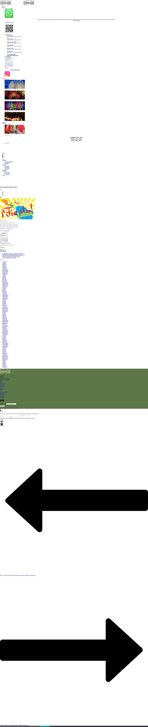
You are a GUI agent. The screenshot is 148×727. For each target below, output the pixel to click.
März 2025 (4, 279)
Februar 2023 (4, 305)
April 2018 (4, 351)
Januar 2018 (4, 354)
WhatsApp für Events (4, 391)
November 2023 (5, 296)
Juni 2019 (4, 336)
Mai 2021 (4, 324)
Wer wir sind (7, 172)
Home (3, 6)
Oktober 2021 (4, 322)
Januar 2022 (4, 319)
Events (3, 7)
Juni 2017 (4, 361)
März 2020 (4, 327)
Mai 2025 (4, 277)
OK (40, 726)
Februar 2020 (4, 328)
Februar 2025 (4, 280)
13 (8, 62)
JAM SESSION (10, 45)
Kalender (6, 163)
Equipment (2, 395)
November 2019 (5, 331)
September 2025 (5, 273)
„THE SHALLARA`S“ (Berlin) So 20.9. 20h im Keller (12, 255)
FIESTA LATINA (10, 38)
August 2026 (4, 261)
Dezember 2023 (5, 295)
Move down (7, 165)
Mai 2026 (4, 264)
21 (9, 64)
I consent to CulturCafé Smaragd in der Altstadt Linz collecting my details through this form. (18, 418)
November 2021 (5, 321)
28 (6, 60)
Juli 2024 (4, 287)
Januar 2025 (4, 281)
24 (5, 65)
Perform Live (7, 167)
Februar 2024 (4, 293)
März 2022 (4, 317)
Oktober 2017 (4, 357)
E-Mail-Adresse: (3, 245)
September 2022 (5, 310)
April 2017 (4, 364)
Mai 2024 (4, 289)
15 (11, 62)
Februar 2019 (4, 341)
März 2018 (4, 352)
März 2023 (4, 304)
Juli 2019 (4, 335)
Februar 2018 (4, 353)
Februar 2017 (4, 366)
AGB (1, 381)
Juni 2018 (4, 349)
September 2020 (5, 326)
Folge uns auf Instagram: (12, 69)
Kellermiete (2, 397)
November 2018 (5, 344)
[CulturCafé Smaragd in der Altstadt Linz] (17, 4)
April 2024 (4, 290)
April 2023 (4, 303)
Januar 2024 (4, 294)
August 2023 (4, 299)
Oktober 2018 (4, 345)
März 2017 (4, 365)
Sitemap (1, 388)
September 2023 (5, 298)
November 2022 (5, 308)
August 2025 (4, 274)
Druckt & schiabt (10, 48)
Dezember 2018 (5, 343)
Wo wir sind (7, 174)
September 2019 (5, 333)
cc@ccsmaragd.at (6, 378)
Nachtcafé (4, 122)
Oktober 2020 (4, 325)
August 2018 (4, 347)
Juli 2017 (4, 360)
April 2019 (4, 339)
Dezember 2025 (5, 270)
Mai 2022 (4, 314)
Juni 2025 (4, 276)
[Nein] (49, 726)
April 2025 (4, 278)
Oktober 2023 (4, 297)
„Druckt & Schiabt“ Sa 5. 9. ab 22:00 (9, 257)
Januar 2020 (4, 329)
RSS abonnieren (3, 250)
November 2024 (5, 283)
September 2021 (5, 323)
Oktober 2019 (4, 332)
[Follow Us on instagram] (2, 400)
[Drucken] (0, 197)
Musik (3, 78)
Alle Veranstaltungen (11, 54)
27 (8, 65)
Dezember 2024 (5, 282)
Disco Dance (7, 168)
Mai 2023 (4, 302)
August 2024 (4, 286)
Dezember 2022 (5, 307)
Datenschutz (2, 384)
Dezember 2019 (5, 330)
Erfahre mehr (47, 726)
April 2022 (4, 316)
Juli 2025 (4, 275)
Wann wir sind (7, 173)
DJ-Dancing (2, 396)
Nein (43, 726)
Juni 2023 (4, 301)
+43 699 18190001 (76, 20)
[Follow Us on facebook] (0, 400)
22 (11, 64)
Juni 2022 (4, 313)
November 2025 (5, 271)
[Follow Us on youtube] (3, 400)
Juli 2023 (4, 300)
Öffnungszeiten (3, 383)
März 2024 (4, 292)
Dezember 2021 (5, 320)
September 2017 (5, 358)
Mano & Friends (10, 35)
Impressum (2, 385)
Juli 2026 (4, 262)
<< (6, 57)
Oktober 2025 (4, 272)
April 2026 (4, 265)
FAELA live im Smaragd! (11, 41)
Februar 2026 (4, 267)
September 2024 (5, 285)
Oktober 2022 (4, 309)
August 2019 (4, 334)
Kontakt (1, 387)
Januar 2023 (4, 306)
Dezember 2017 (5, 355)
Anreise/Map (2, 386)
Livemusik (2, 394)
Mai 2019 (4, 337)
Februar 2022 (4, 318)
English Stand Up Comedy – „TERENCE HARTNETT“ (12, 253)
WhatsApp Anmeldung (9, 161)
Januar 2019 (4, 342)
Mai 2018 (4, 350)
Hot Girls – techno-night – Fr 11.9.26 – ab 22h (10, 256)
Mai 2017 (4, 363)
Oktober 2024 (4, 284)
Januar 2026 (4, 269)
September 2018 (5, 346)
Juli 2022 (4, 312)
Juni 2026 (4, 263)
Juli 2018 (4, 348)
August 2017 (4, 359)
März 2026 (4, 266)
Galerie (3, 153)
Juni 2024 (4, 288)
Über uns (4, 123)
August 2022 (4, 311)
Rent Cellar (7, 169)
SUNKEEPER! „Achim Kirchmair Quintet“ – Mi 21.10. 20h (13, 254)
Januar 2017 (4, 367)
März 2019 (4, 340)
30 (12, 65)
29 (7, 60)
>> (11, 57)
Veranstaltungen (7, 162)
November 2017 (5, 356)
